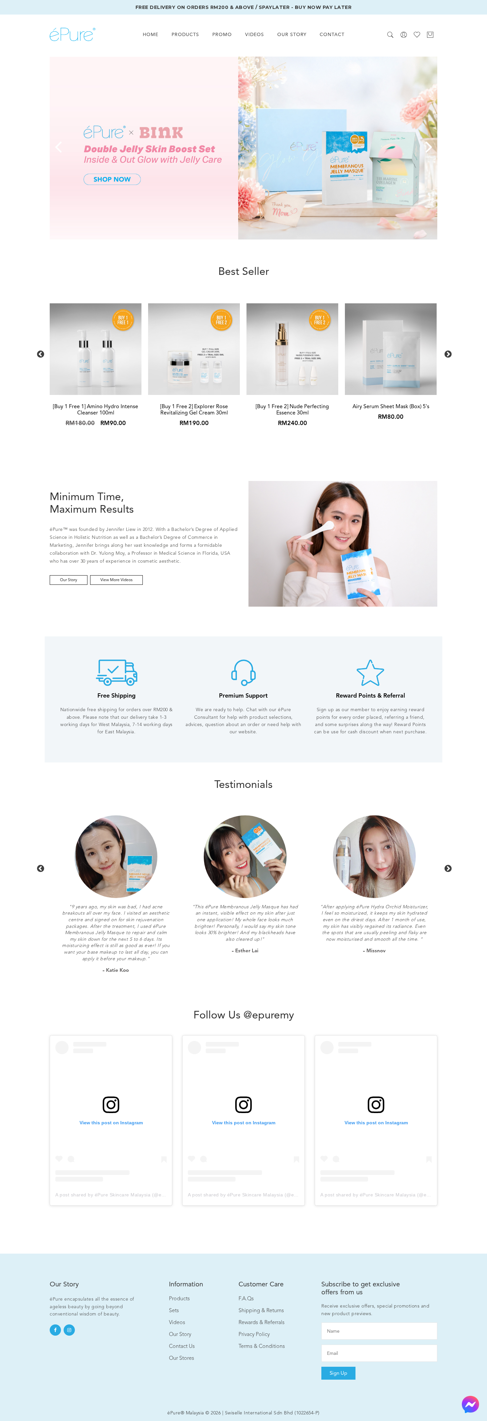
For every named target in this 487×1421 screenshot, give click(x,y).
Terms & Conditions (262, 1346)
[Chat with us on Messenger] (470, 1403)
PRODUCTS (185, 34)
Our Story (68, 580)
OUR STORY (291, 34)
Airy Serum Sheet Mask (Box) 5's (390, 406)
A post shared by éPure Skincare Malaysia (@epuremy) (117, 1194)
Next (447, 353)
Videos (177, 1322)
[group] (243, 148)
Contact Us (182, 1346)
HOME (150, 34)
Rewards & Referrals (262, 1322)
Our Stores (181, 1358)
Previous (39, 353)
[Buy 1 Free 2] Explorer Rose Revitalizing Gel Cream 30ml (194, 409)
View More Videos (116, 580)
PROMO (222, 34)
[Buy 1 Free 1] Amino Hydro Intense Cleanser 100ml (95, 409)
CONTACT (332, 34)
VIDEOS (254, 34)
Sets (174, 1310)
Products (179, 1298)
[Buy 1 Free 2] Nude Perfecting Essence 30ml (292, 409)
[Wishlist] (417, 34)
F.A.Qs (246, 1298)
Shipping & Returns (261, 1310)
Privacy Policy (254, 1334)
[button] (58, 148)
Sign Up (338, 1373)
